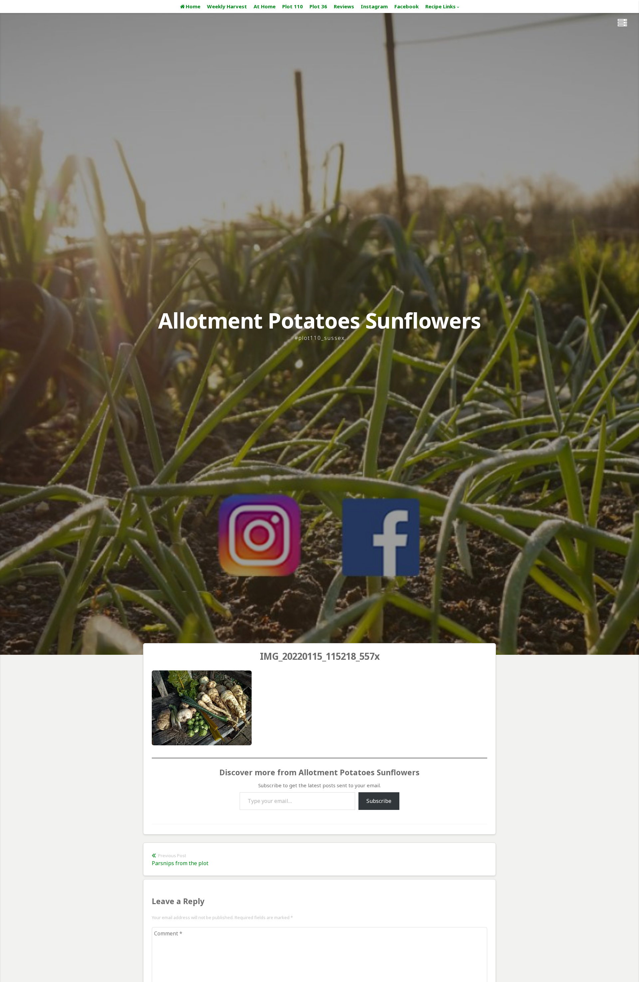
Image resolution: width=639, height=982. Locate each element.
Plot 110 (292, 6)
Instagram (374, 6)
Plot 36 (318, 6)
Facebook (406, 6)
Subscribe (378, 801)
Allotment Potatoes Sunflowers (319, 320)
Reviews (344, 6)
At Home (265, 6)
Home (193, 6)
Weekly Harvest (227, 6)
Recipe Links (440, 6)
